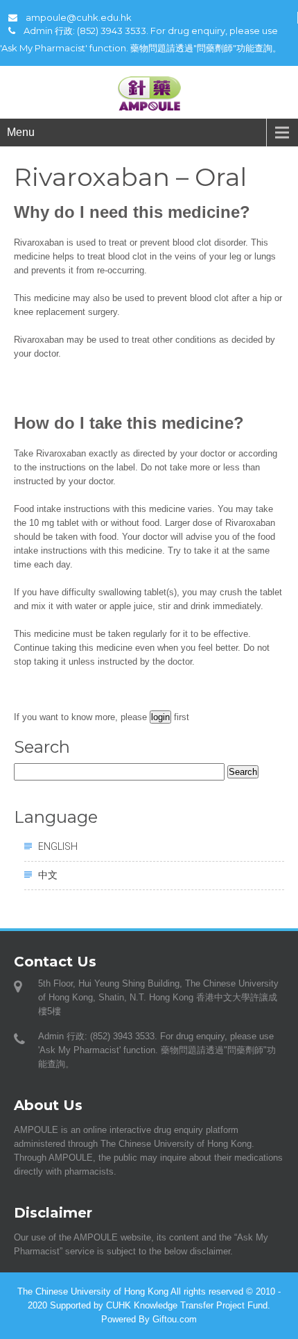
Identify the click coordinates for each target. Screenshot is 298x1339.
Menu (21, 132)
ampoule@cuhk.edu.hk (79, 17)
